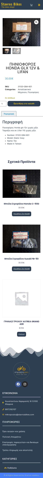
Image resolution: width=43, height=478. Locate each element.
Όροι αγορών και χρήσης (13, 431)
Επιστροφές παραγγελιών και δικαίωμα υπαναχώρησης (20, 443)
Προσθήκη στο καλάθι (24, 103)
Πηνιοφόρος (33, 92)
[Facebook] (18, 384)
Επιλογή (22, 334)
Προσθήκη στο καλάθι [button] (21, 214)
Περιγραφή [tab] (9, 114)
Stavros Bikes (11, 4)
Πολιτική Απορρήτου (11, 437)
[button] (36, 22)
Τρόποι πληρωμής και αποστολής (17, 450)
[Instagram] (25, 384)
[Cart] (31, 5)
